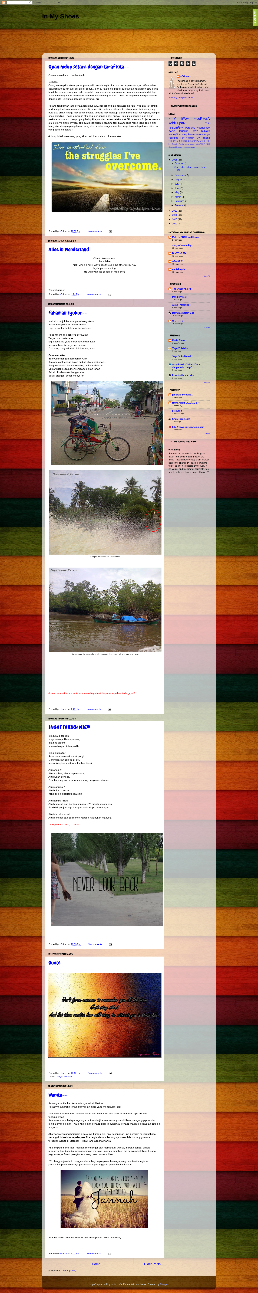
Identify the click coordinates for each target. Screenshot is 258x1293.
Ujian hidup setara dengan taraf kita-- (88, 66)
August (179, 179)
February (179, 201)
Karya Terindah (64, 1076)
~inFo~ (172, 141)
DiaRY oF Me (179, 253)
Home (96, 1264)
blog (177, 147)
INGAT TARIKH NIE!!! (69, 727)
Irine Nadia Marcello (183, 375)
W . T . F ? (177, 321)
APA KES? (178, 261)
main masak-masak (187, 147)
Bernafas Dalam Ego (183, 313)
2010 (175, 219)
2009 (175, 223)
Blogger (164, 1284)
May (177, 192)
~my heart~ (189, 134)
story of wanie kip (181, 245)
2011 (175, 215)
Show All (207, 276)
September (181, 175)
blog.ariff (177, 411)
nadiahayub (178, 269)
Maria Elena (178, 340)
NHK (208, 144)
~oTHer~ (190, 138)
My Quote (200, 141)
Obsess (171, 147)
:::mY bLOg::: (201, 130)
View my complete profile (181, 97)
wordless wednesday (197, 127)
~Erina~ (184, 76)
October (179, 163)
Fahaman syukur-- (67, 312)
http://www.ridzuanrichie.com (188, 427)
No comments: (95, 231)
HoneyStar (174, 134)
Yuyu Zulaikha (180, 348)
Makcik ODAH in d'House (185, 237)
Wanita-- (57, 1095)
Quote (54, 962)
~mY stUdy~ (203, 134)
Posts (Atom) (69, 1270)
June (177, 188)
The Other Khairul (181, 289)
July (177, 184)
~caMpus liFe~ (176, 138)
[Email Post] (110, 231)
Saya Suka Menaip (182, 356)
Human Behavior (188, 141)
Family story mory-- (187, 144)
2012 (175, 211)
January (179, 205)
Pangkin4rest (179, 297)
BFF (178, 141)
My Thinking (203, 138)
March (178, 197)
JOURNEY (200, 144)
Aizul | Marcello (180, 305)
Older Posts (152, 1264)
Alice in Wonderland (68, 249)
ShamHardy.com (181, 419)
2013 (175, 160)
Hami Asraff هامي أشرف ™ (186, 403)
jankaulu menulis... (182, 395)
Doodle (175, 144)
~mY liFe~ (178, 118)
